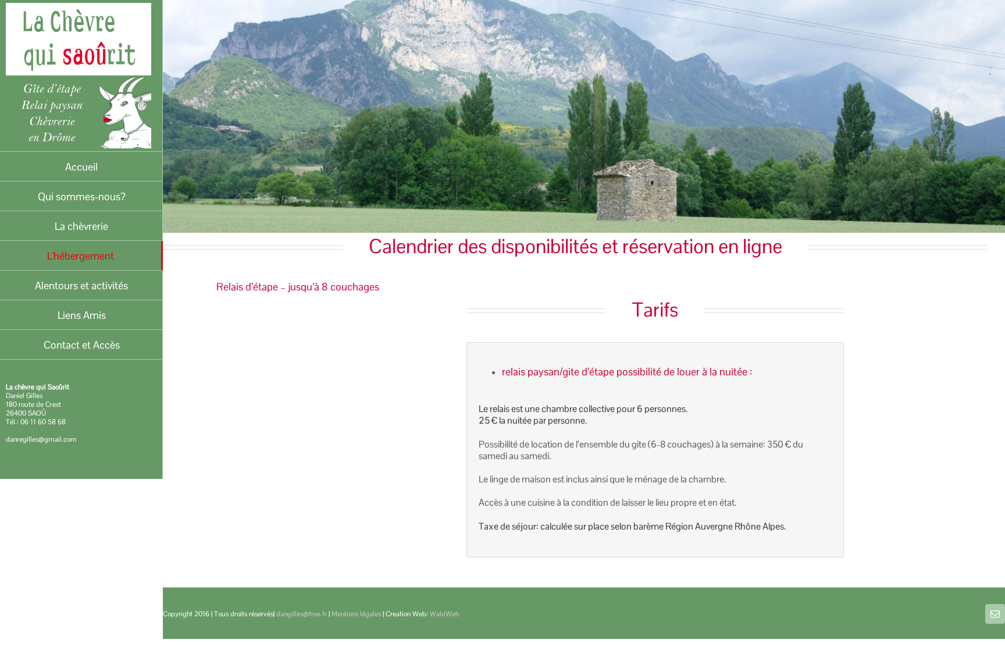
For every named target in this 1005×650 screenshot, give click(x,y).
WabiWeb (444, 614)
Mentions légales (356, 614)
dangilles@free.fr (301, 614)
